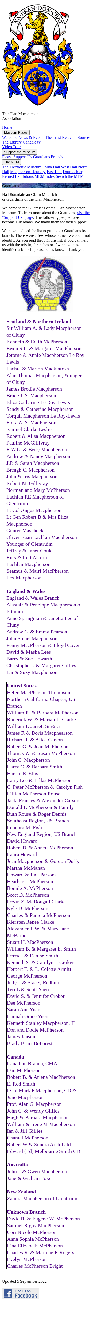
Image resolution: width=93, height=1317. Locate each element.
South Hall (51, 167)
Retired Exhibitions (18, 176)
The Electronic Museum (21, 167)
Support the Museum (19, 152)
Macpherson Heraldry (28, 171)
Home (7, 127)
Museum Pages (16, 132)
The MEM (11, 162)
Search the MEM (70, 176)
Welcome (9, 137)
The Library (12, 142)
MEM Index (45, 176)
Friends (57, 157)
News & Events (31, 137)
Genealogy (32, 142)
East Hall (54, 171)
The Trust (53, 137)
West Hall (69, 167)
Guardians (41, 157)
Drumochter (72, 171)
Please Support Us (17, 157)
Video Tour (11, 147)
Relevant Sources (76, 137)
